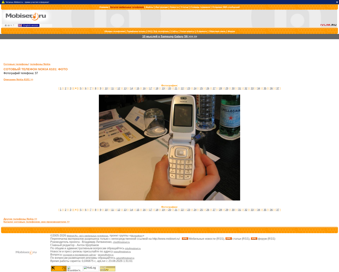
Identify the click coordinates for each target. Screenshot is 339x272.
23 (188, 88)
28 (220, 88)
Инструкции (161, 7)
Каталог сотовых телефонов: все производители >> (37, 221)
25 (201, 88)
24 (195, 88)
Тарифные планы (136, 31)
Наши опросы (187, 31)
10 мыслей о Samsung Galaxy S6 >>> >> (169, 36)
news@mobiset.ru (122, 251)
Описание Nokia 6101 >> (18, 79)
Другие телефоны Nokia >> (20, 218)
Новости (174, 7)
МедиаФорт (137, 236)
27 (214, 88)
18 (157, 88)
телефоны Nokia (40, 64)
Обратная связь (217, 31)
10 (106, 88)
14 (131, 88)
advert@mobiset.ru (125, 258)
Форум (231, 31)
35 (265, 88)
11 (112, 88)
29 (226, 88)
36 (271, 88)
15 (137, 88)
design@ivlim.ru (106, 255)
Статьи (184, 7)
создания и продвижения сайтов (79, 255)
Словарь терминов (200, 7)
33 (252, 88)
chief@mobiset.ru (121, 242)
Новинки (103, 7)
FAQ (150, 31)
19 (163, 88)
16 (144, 88)
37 (277, 88)
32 (246, 88)
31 (239, 88)
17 (150, 88)
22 (182, 88)
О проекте (202, 31)
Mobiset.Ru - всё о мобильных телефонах (87, 236)
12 (118, 88)
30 (233, 88)
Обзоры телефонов (114, 31)
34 (258, 88)
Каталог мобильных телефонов (127, 7)
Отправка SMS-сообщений (226, 7)
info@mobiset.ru (133, 248)
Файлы (149, 7)
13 (125, 88)
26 (207, 88)
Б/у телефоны (161, 31)
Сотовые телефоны (16, 64)
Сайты (174, 31)
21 (176, 88)
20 (169, 88)
